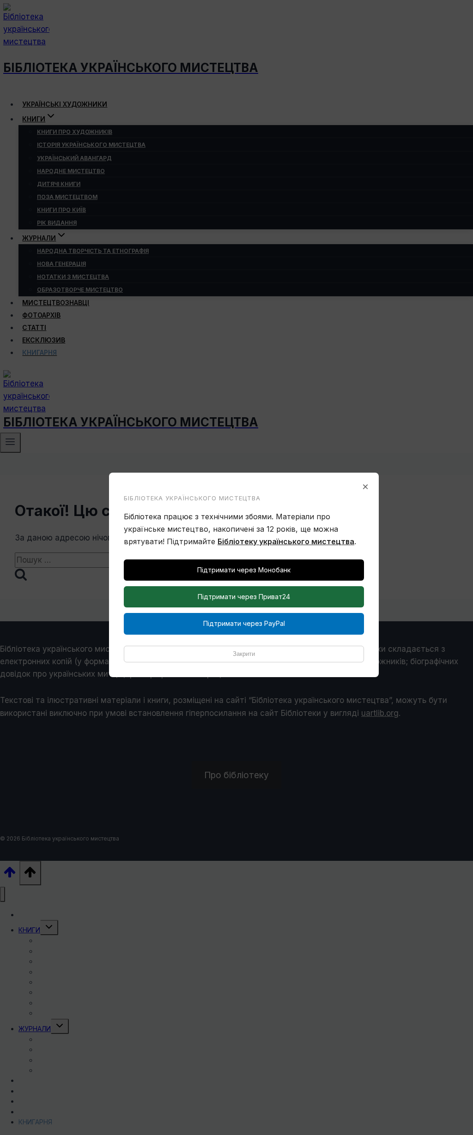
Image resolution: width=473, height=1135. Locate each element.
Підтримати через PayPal (244, 623)
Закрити (244, 653)
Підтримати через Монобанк (244, 570)
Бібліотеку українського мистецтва (286, 541)
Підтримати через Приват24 (244, 597)
